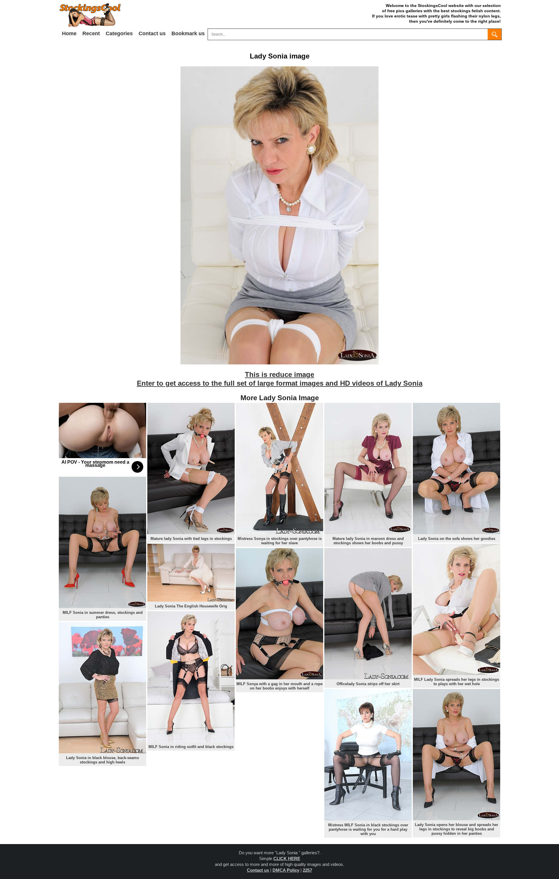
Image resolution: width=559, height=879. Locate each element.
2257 (307, 870)
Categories (119, 33)
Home (69, 33)
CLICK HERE (286, 858)
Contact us (152, 33)
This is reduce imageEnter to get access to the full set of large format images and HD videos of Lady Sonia (279, 379)
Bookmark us (188, 33)
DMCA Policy (286, 870)
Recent (91, 33)
